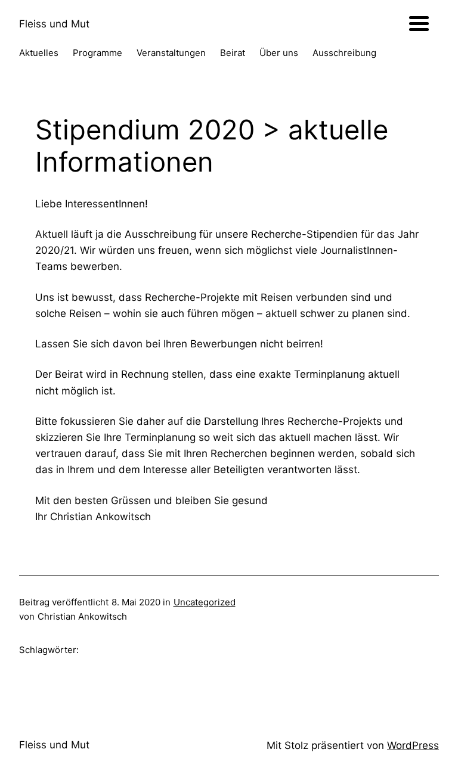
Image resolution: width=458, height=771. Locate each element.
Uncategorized (205, 602)
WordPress (413, 745)
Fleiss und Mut (54, 24)
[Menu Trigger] (419, 22)
